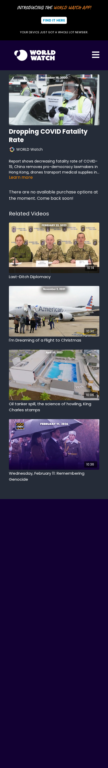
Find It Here (54, 20)
